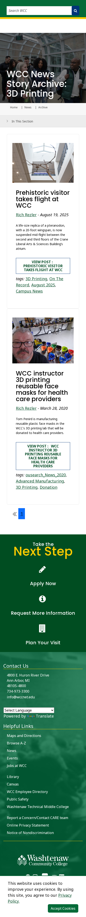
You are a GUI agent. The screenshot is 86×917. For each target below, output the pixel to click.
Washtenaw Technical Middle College (38, 806)
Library (13, 776)
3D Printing (36, 278)
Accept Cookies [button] (63, 908)
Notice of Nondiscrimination (30, 832)
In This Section (22, 121)
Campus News (29, 291)
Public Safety (17, 799)
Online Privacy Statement (28, 825)
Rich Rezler (26, 214)
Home (14, 107)
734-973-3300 (18, 691)
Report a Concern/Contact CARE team (37, 817)
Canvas (13, 784)
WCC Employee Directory (27, 791)
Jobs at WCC (17, 765)
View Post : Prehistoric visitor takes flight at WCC (43, 265)
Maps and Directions (24, 735)
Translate (45, 716)
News (28, 107)
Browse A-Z (16, 743)
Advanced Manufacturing (40, 481)
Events (12, 758)
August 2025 (43, 285)
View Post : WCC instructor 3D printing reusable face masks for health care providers (43, 456)
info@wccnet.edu (21, 697)
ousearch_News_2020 (46, 474)
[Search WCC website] (75, 10)
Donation (48, 487)
